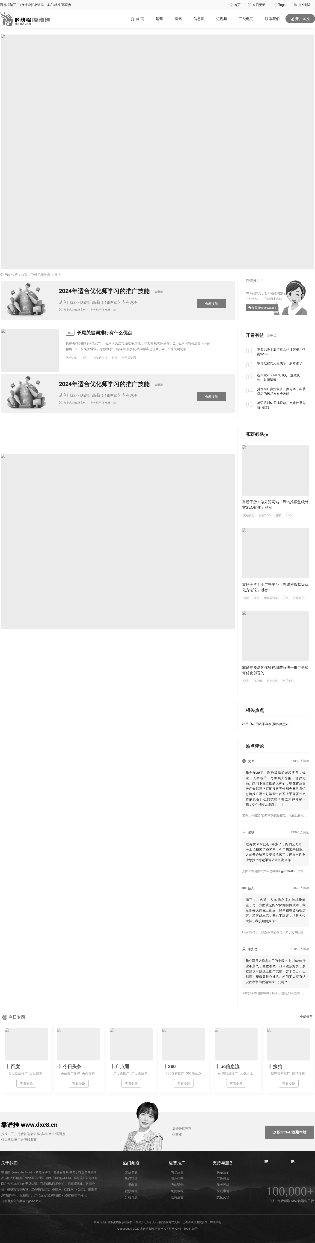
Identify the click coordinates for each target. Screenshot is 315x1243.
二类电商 (246, 18)
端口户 (68, 1189)
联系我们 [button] (272, 18)
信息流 (199, 18)
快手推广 (288, 680)
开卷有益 (255, 334)
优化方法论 (271, 598)
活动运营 (177, 1184)
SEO (288, 515)
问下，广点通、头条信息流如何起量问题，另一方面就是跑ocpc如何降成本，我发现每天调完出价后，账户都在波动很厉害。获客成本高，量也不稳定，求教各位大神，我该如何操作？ (276, 910)
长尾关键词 (129, 357)
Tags (279, 4)
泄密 (278, 515)
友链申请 (223, 1190)
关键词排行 (100, 357)
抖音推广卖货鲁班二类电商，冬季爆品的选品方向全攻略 (276, 391)
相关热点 (255, 709)
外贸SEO (264, 515)
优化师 (258, 680)
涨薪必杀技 (257, 433)
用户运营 (177, 1178)
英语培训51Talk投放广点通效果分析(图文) (276, 404)
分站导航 (131, 1197)
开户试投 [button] (300, 18)
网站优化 (71, 357)
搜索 (178, 18)
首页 (235, 4)
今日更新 (256, 4)
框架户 (56, 1189)
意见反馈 (223, 1197)
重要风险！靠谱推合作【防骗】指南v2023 (276, 351)
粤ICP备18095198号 (185, 1228)
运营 (159, 18)
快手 (246, 680)
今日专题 (17, 1017)
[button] (155, 1128)
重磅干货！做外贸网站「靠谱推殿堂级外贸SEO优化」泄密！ (275, 504)
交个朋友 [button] (302, 4)
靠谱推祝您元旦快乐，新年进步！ (276, 363)
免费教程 (177, 1190)
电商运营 (177, 1197)
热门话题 (131, 1178)
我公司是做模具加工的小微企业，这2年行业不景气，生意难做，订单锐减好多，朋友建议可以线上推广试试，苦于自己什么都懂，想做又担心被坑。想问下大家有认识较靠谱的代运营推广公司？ (276, 971)
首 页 (137, 18)
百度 (246, 598)
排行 (114, 357)
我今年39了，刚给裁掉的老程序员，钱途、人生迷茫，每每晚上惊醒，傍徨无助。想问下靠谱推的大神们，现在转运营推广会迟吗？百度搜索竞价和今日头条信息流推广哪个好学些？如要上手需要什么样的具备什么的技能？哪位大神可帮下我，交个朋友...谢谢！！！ (276, 788)
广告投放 (223, 1178)
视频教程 (131, 1190)
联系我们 (223, 1172)
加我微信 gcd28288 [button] (264, 307)
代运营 (80, 1189)
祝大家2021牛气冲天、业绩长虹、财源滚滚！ (273, 377)
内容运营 (177, 1172)
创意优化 (272, 680)
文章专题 (131, 1172)
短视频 (221, 18)
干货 (285, 598)
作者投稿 (223, 1184)
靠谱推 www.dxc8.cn (29, 1124)
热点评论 (255, 745)
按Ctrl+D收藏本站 (289, 1132)
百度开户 (298, 598)
